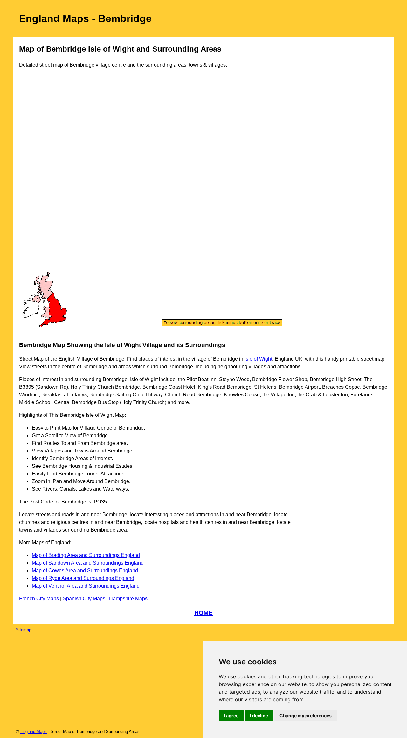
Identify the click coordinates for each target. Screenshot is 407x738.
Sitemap (23, 629)
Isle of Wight (258, 359)
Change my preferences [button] (305, 715)
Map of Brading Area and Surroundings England (86, 555)
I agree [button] (231, 715)
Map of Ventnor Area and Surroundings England (86, 586)
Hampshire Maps (128, 598)
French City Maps (39, 598)
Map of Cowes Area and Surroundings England (85, 570)
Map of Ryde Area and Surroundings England (83, 578)
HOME (203, 613)
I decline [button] (259, 715)
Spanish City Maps (84, 598)
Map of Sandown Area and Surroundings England (88, 563)
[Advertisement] (44, 176)
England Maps (33, 731)
